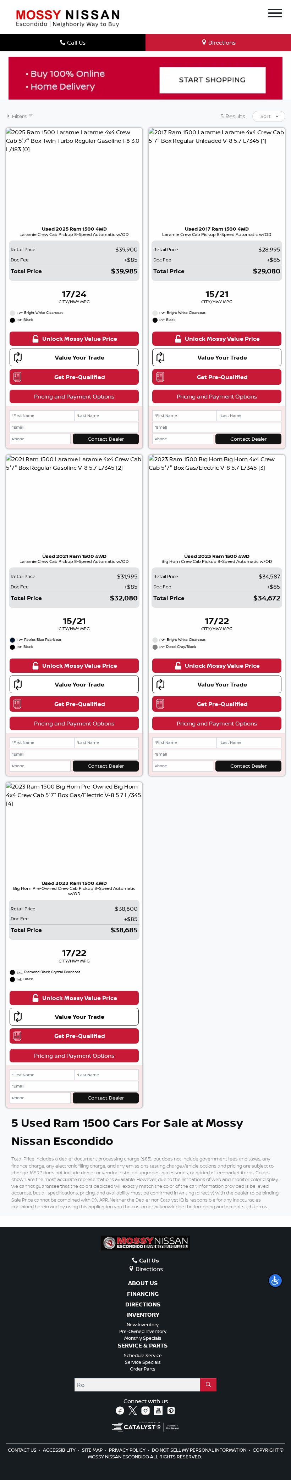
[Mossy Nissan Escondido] (68, 18)
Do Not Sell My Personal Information (199, 1450)
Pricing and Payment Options (74, 396)
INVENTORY (142, 1315)
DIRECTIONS (142, 1304)
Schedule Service (143, 1355)
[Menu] (275, 14)
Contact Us (23, 1450)
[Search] (208, 1384)
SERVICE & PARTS (143, 1346)
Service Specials (143, 1362)
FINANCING (143, 1294)
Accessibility (60, 1450)
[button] (275, 1280)
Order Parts (142, 1369)
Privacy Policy (128, 1450)
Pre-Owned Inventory (142, 1331)
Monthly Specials (142, 1338)
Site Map (93, 1450)
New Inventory (143, 1324)
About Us (143, 1283)
